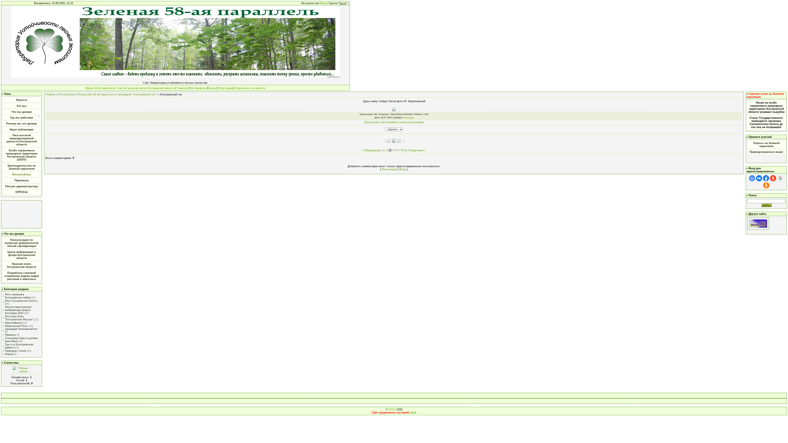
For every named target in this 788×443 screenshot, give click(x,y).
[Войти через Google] (780, 178)
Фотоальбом (66, 94)
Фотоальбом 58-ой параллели (95, 94)
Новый (9, 354)
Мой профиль (197, 88)
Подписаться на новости (249, 88)
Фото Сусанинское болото (21, 300)
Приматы (10, 334)
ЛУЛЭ (392, 409)
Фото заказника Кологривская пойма (17, 296)
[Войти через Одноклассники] (766, 185)
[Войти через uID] (752, 178)
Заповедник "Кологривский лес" (21, 329)
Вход (403, 169)
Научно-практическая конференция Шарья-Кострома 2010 (18, 310)
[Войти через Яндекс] (773, 178)
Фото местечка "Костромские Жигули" (19, 318)
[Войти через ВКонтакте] (759, 178)
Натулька (408, 117)
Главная (182, 88)
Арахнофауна (13, 322)
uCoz (413, 412)
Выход (211, 88)
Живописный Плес (16, 326)
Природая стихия (15, 350)
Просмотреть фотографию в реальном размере (394, 122)
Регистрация (225, 88)
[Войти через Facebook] (766, 178)
